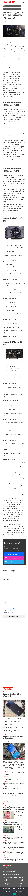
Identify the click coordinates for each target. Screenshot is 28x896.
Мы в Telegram (12, 562)
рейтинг (4, 9)
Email (4, 602)
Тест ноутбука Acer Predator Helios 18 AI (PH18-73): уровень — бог (13, 773)
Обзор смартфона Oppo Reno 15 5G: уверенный (13, 793)
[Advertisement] (14, 642)
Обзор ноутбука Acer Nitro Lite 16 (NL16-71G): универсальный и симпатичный (12, 789)
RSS (20, 886)
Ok (14, 893)
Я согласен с (9, 611)
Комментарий (6, 579)
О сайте (6, 880)
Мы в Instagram (12, 558)
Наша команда (7, 883)
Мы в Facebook (12, 554)
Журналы (21, 885)
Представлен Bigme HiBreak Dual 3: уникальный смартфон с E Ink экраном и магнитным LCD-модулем (13, 854)
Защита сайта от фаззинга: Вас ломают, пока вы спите (13, 783)
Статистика (6, 884)
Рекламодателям (7, 881)
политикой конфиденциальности (14, 890)
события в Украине (11, 9)
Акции (21, 882)
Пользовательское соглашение (10, 886)
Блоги (21, 883)
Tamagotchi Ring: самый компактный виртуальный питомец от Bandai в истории (13, 848)
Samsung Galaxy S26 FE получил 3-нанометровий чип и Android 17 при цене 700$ (13, 843)
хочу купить (18, 9)
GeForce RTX (5, 6)
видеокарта (11, 6)
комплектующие (18, 6)
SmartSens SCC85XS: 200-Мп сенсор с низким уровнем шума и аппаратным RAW (12, 837)
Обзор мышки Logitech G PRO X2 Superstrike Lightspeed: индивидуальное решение (12, 778)
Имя (4, 597)
